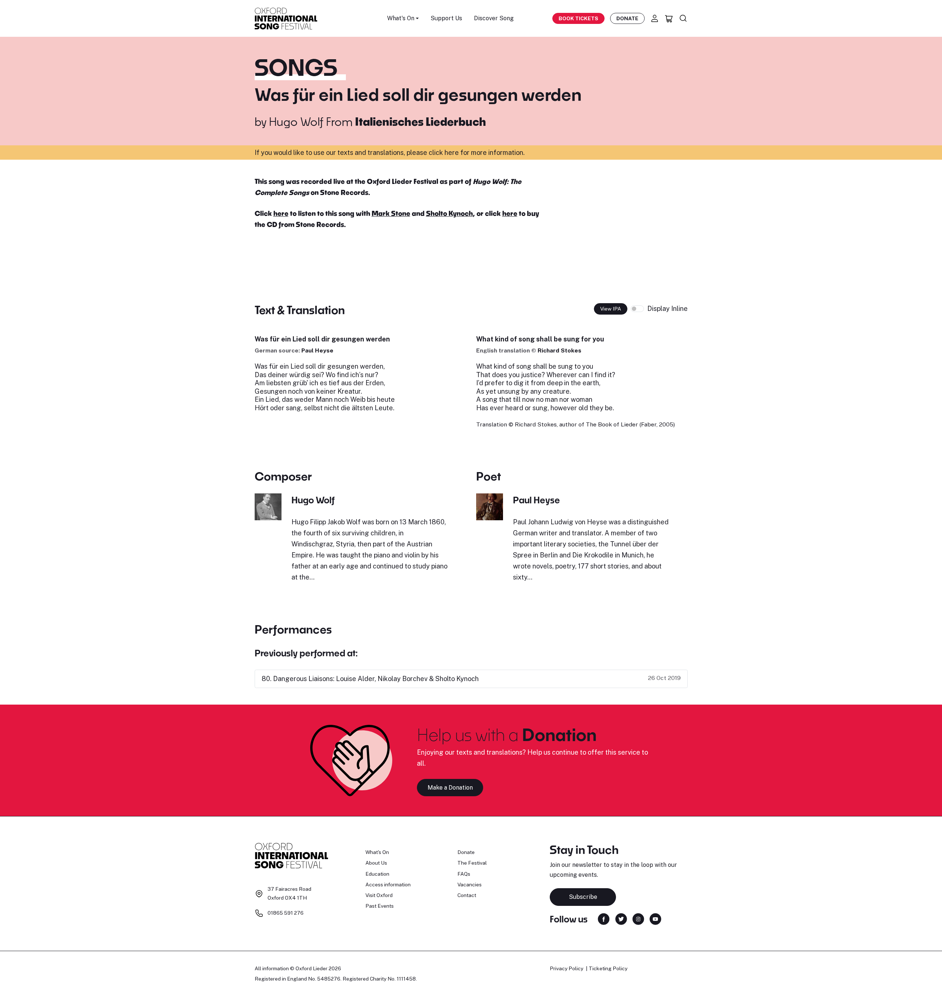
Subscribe (583, 896)
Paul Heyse (317, 350)
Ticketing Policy (608, 968)
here (280, 213)
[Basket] (669, 18)
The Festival (472, 863)
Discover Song (494, 18)
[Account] (654, 18)
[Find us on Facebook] (604, 918)
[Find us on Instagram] (638, 918)
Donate (627, 18)
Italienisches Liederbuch (420, 121)
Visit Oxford (379, 895)
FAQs (463, 874)
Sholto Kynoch (449, 213)
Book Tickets (578, 18)
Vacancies (469, 884)
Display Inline (667, 308)
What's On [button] (400, 18)
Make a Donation (450, 787)
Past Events (379, 906)
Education (377, 874)
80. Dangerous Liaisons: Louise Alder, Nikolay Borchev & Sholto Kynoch (370, 679)
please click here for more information (465, 152)
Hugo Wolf (296, 121)
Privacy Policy (566, 968)
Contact (466, 895)
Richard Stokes (559, 350)
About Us (376, 863)
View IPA (610, 309)
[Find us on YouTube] (655, 918)
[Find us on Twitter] (621, 918)
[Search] (683, 18)
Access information (388, 884)
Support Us (446, 18)
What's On (377, 852)
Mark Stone (391, 213)
